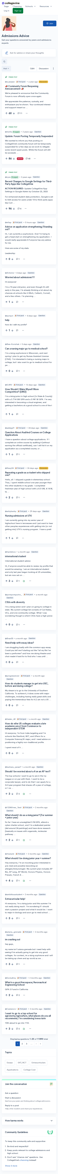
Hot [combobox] (5, 68)
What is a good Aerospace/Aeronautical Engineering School (25, 983)
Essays (10, 1062)
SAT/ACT (22, 1062)
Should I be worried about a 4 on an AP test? (27, 771)
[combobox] (53, 68)
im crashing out (12, 939)
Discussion (44, 68)
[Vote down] (13, 113)
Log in (6, 10)
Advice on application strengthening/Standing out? (28, 228)
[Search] (4, 61)
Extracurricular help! (15, 899)
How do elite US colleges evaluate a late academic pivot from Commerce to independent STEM (25, 726)
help (7, 320)
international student (15, 556)
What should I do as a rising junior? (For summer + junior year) (29, 816)
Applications (12, 1069)
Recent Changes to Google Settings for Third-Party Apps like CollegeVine (28, 182)
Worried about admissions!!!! (20, 277)
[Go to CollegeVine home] (11, 3)
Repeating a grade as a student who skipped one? (27, 474)
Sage (6, 6)
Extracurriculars (38, 1062)
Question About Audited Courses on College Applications (28, 433)
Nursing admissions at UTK (18, 515)
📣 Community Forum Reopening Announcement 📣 (21, 87)
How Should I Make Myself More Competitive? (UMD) (22, 390)
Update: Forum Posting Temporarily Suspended (29, 136)
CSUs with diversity (15, 602)
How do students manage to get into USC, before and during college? (26, 685)
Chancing (17, 6)
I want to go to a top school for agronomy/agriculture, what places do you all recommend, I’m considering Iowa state (28, 1016)
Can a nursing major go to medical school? (26, 348)
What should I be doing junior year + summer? (28, 858)
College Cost (29, 1069)
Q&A (32, 68)
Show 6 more (11, 1165)
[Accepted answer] (18, 302)
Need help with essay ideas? (19, 642)
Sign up (17, 10)
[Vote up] (6, 113)
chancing (24, 1160)
